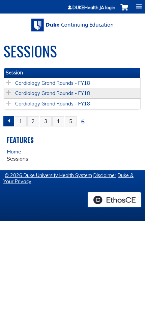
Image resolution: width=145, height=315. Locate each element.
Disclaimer (104, 175)
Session (14, 73)
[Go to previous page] (8, 121)
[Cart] (124, 10)
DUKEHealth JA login (93, 7)
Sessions (17, 158)
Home (14, 151)
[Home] (72, 23)
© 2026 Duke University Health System (48, 175)
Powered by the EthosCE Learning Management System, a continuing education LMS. (114, 200)
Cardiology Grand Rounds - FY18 (52, 83)
